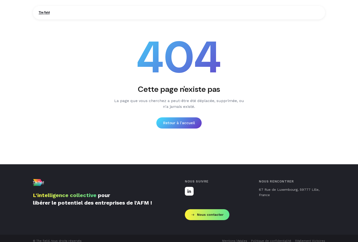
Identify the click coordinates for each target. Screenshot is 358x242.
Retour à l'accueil (179, 123)
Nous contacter (210, 214)
